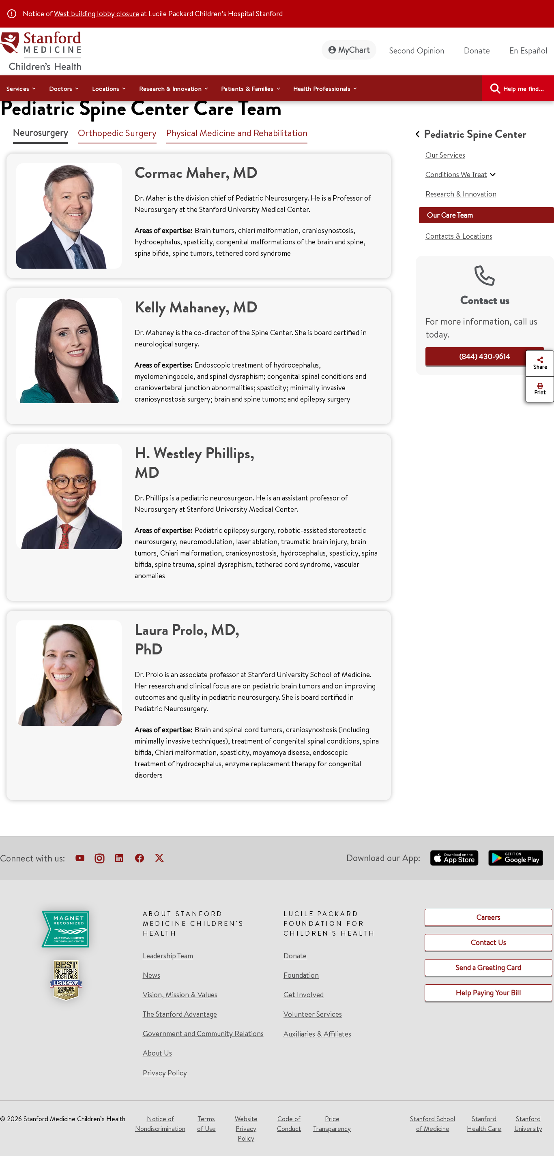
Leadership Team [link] (168, 956)
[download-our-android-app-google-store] (515, 858)
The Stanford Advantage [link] (180, 1014)
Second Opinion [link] (416, 50)
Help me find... (523, 88)
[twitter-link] (159, 860)
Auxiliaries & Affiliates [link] (317, 1034)
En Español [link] (528, 50)
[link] (531, 50)
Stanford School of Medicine (432, 1123)
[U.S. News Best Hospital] (66, 980)
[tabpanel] (198, 482)
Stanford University (528, 1123)
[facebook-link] (139, 860)
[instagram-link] (99, 860)
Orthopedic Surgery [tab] (117, 133)
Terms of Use (206, 1123)
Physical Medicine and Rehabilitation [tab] (236, 133)
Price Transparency (332, 1123)
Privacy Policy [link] (165, 1073)
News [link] (151, 975)
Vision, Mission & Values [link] (180, 995)
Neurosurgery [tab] (40, 132)
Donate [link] (477, 50)
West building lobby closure (96, 14)
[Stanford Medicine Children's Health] (40, 49)
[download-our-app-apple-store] (454, 858)
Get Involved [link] (303, 995)
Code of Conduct (289, 1123)
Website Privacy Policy (246, 1128)
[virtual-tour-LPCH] (80, 860)
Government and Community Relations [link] (203, 1034)
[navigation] (277, 88)
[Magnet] (66, 929)
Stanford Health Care (484, 1123)
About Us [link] (157, 1053)
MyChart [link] (354, 49)
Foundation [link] (301, 975)
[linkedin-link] (119, 860)
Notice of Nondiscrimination (160, 1123)
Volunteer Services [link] (312, 1014)
